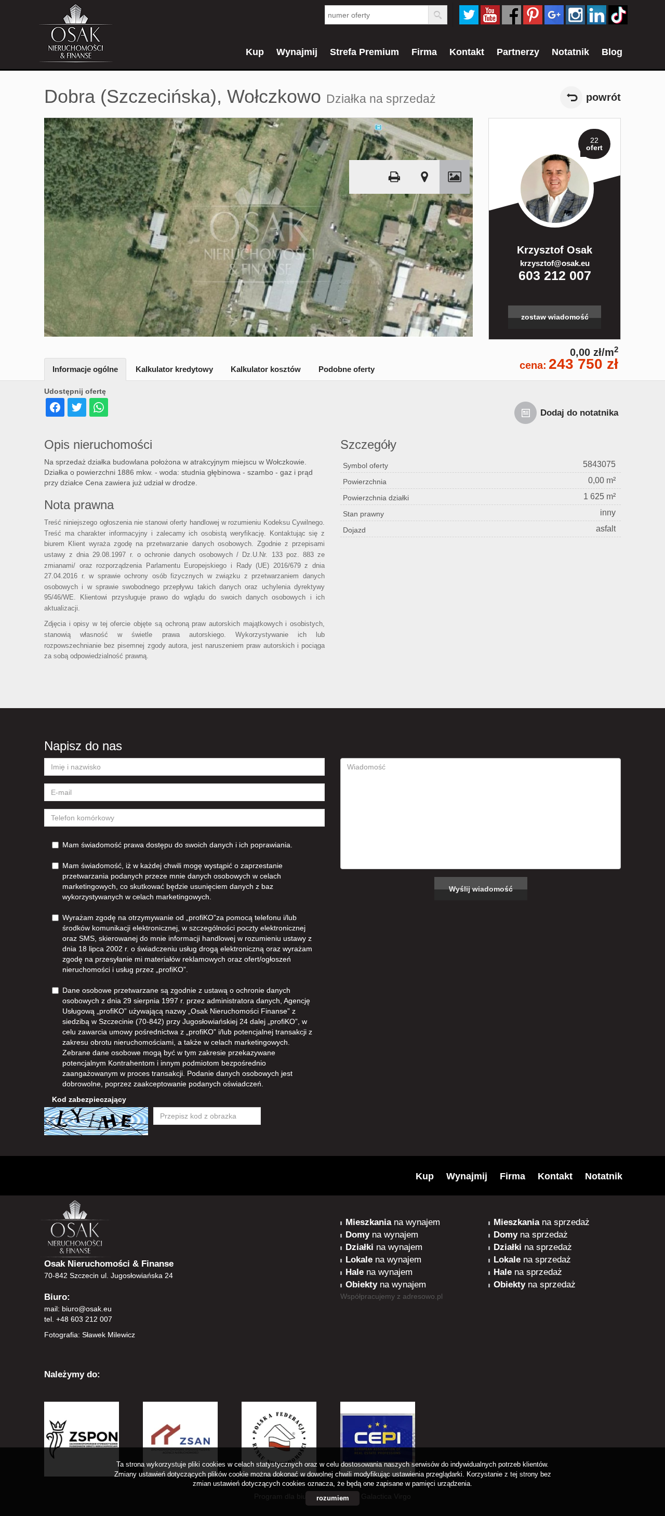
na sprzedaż (542, 1222)
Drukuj (394, 177)
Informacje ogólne (85, 369)
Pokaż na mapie (424, 177)
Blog (612, 52)
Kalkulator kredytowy (174, 369)
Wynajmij (296, 52)
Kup (255, 52)
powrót (603, 97)
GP (554, 14)
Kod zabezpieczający (89, 1099)
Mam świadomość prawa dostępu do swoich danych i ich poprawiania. (177, 845)
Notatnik (570, 52)
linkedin (596, 14)
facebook (511, 14)
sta (575, 14)
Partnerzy (518, 52)
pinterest (532, 14)
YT (490, 14)
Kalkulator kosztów (266, 369)
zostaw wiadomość (555, 317)
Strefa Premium (364, 52)
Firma (424, 52)
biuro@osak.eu (87, 1309)
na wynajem (392, 1222)
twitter (468, 14)
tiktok (618, 14)
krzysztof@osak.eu (555, 263)
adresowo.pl (423, 1296)
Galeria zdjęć (455, 177)
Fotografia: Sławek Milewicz (89, 1335)
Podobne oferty (346, 369)
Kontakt (466, 52)
